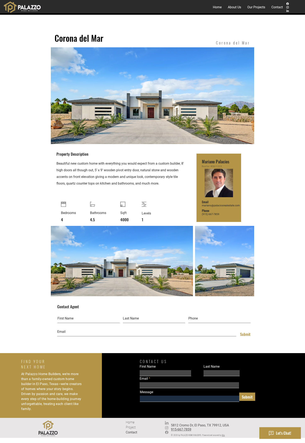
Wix (223, 435)
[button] (256, 7)
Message (146, 392)
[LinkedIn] (287, 10)
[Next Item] (247, 261)
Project (131, 427)
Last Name (212, 366)
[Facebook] (287, 3)
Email (144, 378)
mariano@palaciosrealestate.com (221, 205)
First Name (148, 366)
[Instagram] (287, 7)
